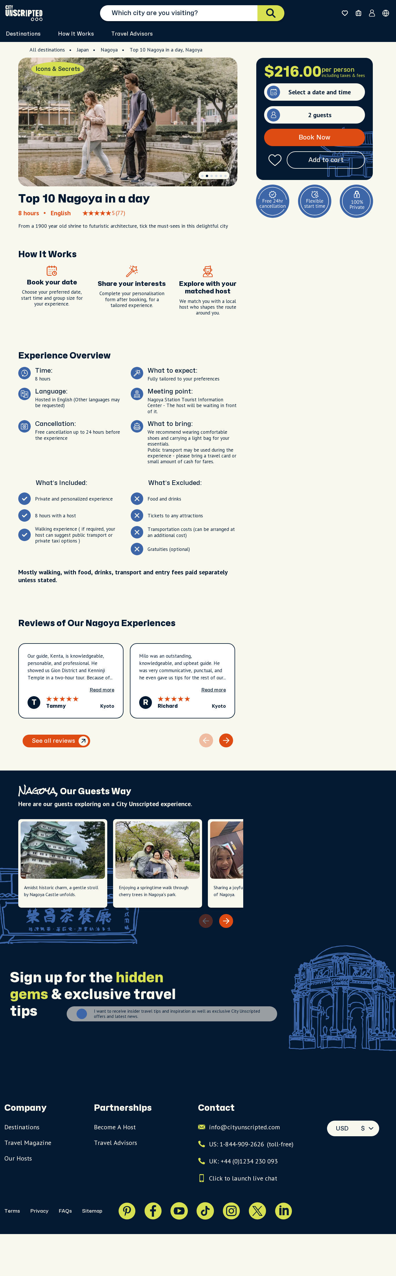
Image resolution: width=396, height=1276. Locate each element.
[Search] (270, 13)
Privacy (39, 1211)
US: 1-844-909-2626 (251, 1144)
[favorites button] (345, 13)
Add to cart (326, 160)
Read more (102, 690)
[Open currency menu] (386, 13)
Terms (12, 1211)
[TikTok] (205, 1211)
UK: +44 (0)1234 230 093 (243, 1161)
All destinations (47, 49)
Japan (83, 49)
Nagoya (109, 49)
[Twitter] (257, 1211)
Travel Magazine (27, 1143)
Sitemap (92, 1211)
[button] (202, 176)
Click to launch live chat (243, 1178)
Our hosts (18, 1158)
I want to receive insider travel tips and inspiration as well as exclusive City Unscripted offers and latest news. (177, 1014)
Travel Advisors (132, 34)
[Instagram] (231, 1211)
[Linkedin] (283, 1211)
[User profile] (372, 13)
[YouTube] (179, 1211)
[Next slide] (226, 740)
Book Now (314, 137)
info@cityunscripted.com (244, 1127)
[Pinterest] (127, 1211)
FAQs (65, 1211)
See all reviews (53, 741)
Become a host (115, 1127)
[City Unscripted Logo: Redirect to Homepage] (23, 13)
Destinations (21, 1127)
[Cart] (358, 13)
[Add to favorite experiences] (274, 160)
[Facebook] (153, 1211)
